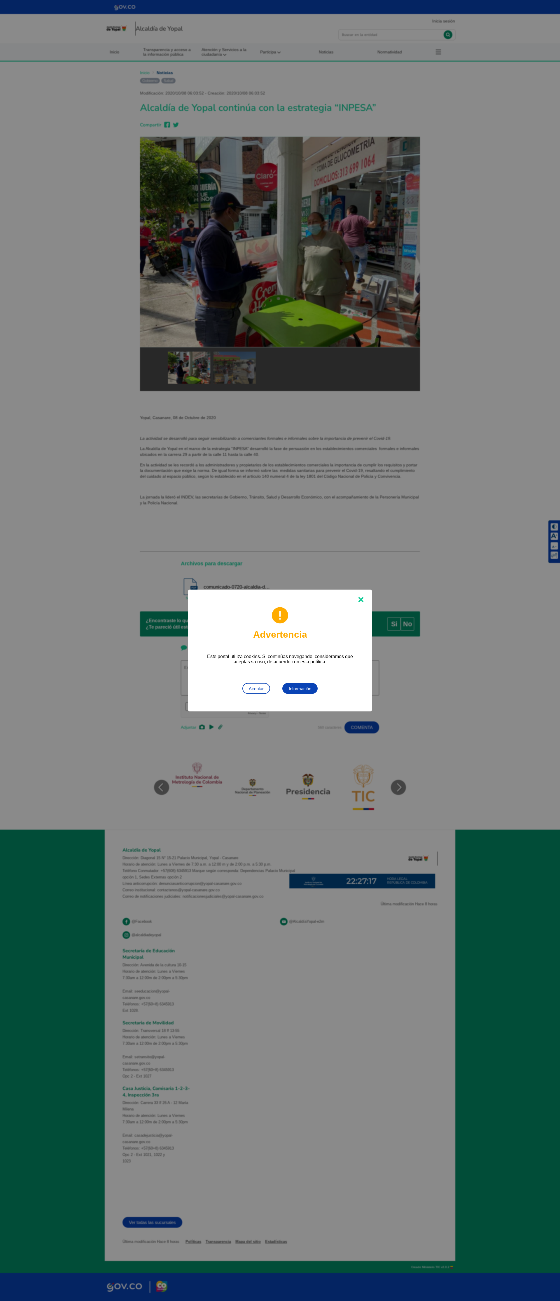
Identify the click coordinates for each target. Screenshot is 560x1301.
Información (300, 688)
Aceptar (256, 688)
